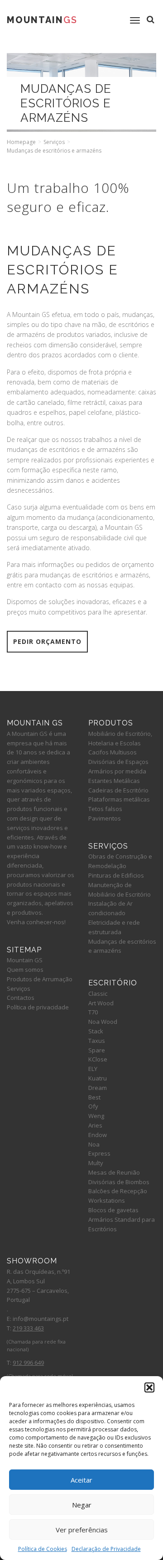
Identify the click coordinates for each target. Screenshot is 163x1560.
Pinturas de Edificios (116, 875)
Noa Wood (102, 1022)
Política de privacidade (38, 1007)
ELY (92, 1069)
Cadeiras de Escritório (118, 790)
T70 (93, 1012)
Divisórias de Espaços (118, 762)
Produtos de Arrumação (39, 979)
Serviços (54, 142)
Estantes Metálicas (114, 781)
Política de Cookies (42, 1549)
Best (94, 1097)
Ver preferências (82, 1529)
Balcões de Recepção (117, 1191)
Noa (94, 1144)
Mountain (42, 19)
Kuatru (97, 1078)
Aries (95, 1125)
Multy (95, 1163)
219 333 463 (28, 1328)
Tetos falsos (105, 809)
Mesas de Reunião (114, 1172)
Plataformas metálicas (119, 799)
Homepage (21, 142)
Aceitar (81, 1479)
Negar (81, 1504)
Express (99, 1153)
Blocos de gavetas (113, 1210)
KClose (97, 1059)
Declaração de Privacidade (106, 1549)
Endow (97, 1135)
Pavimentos (104, 818)
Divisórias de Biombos (118, 1182)
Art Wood (101, 1003)
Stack (95, 1031)
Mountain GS (25, 960)
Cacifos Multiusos (112, 752)
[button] (149, 1387)
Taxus (96, 1041)
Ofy (93, 1106)
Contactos (20, 998)
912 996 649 (28, 1362)
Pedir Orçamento (47, 641)
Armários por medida (117, 771)
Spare (96, 1050)
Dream (97, 1088)
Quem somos (25, 969)
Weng (96, 1116)
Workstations (106, 1200)
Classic (97, 993)
